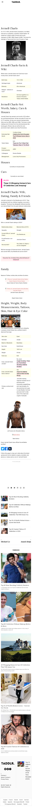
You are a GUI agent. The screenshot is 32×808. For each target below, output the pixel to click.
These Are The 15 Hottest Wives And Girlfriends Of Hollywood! (16, 258)
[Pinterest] (17, 488)
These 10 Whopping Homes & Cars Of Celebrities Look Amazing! (17, 184)
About (2, 777)
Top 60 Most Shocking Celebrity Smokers (15, 585)
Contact (7, 777)
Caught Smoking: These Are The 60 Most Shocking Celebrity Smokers (23, 363)
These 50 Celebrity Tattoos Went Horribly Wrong (23, 373)
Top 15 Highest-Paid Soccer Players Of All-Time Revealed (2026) (28, 771)
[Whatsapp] (21, 488)
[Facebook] (8, 488)
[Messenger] (11, 488)
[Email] (24, 488)
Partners (3, 775)
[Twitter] (14, 488)
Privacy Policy (5, 779)
